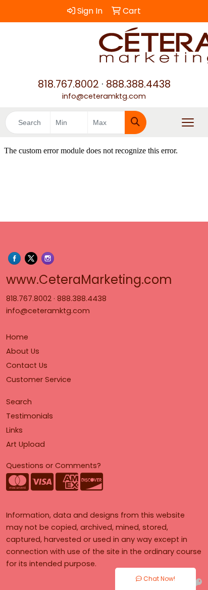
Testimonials (29, 416)
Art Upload (25, 444)
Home (17, 337)
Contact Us (26, 365)
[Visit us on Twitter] (31, 258)
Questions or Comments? (53, 465)
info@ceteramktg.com (104, 96)
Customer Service (38, 379)
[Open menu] (188, 122)
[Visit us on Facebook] (14, 258)
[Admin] (197, 584)
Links (14, 430)
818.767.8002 (68, 84)
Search (19, 402)
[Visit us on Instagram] (47, 258)
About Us (22, 351)
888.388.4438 (138, 84)
